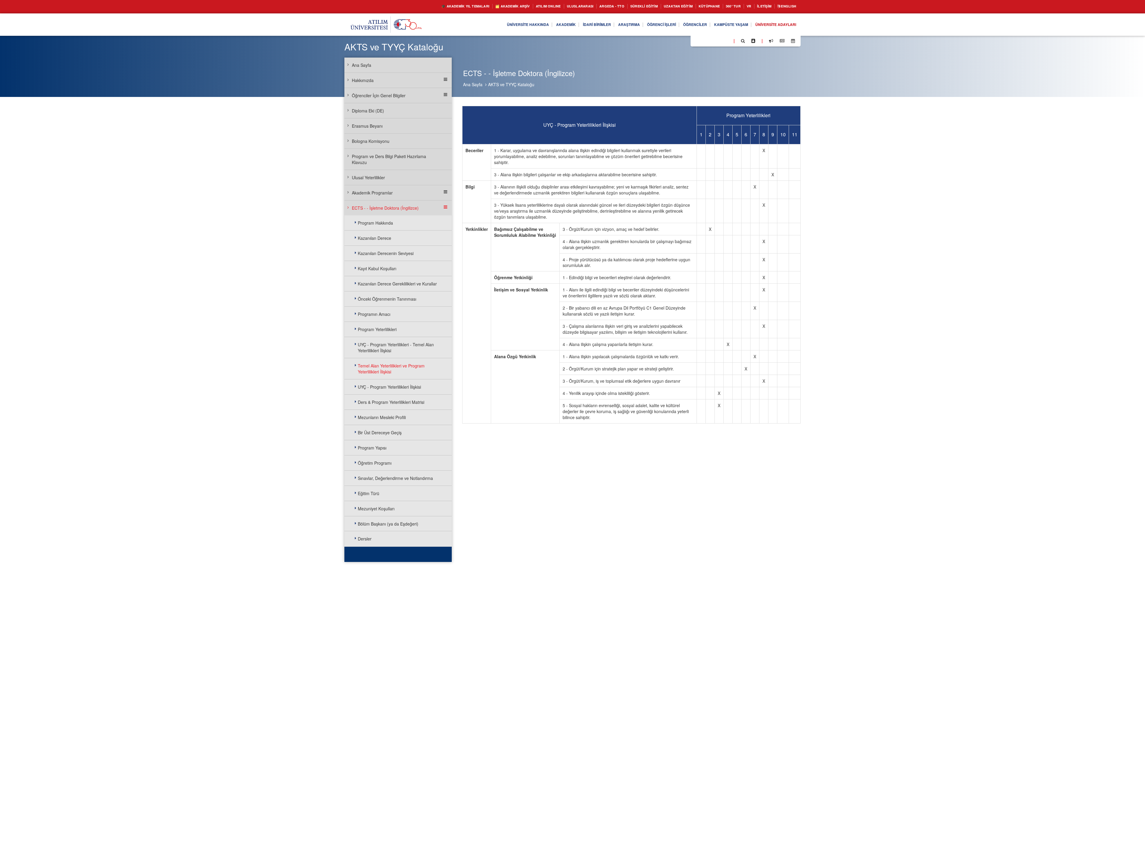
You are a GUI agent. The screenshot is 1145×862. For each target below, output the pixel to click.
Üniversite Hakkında (494, 25)
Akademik (536, 25)
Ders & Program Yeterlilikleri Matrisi (391, 402)
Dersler (365, 539)
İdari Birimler (571, 25)
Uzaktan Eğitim (662, 6)
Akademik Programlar (372, 193)
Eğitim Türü (368, 493)
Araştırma (607, 25)
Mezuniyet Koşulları (376, 509)
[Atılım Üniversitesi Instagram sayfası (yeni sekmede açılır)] (719, 40)
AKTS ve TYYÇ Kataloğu (511, 84)
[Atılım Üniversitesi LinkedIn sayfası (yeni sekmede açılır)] (711, 40)
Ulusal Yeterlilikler (368, 177)
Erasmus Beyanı (367, 126)
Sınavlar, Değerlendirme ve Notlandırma (395, 478)
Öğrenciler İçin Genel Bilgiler (379, 95)
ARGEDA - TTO (585, 6)
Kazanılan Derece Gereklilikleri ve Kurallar (397, 284)
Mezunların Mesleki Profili (382, 417)
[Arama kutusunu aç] (743, 41)
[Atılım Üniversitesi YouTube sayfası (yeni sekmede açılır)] (726, 40)
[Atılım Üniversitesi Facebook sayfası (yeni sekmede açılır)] (696, 40)
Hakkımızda (363, 80)
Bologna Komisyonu (370, 141)
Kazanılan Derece (374, 238)
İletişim (759, 6)
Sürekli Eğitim (622, 6)
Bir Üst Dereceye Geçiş (380, 432)
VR (741, 6)
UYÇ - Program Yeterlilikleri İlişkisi (389, 387)
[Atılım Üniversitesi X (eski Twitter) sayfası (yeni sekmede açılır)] (704, 41)
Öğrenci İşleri (644, 25)
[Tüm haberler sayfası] (782, 41)
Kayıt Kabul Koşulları (377, 268)
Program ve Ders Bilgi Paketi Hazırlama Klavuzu (389, 159)
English (786, 6)
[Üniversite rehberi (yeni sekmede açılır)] (753, 41)
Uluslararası (549, 6)
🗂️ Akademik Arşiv (472, 6)
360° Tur (724, 6)
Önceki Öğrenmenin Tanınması (387, 299)
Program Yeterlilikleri (377, 329)
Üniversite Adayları (772, 25)
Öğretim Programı (375, 463)
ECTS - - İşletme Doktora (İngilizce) (385, 208)
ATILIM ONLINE (513, 6)
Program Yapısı (372, 448)
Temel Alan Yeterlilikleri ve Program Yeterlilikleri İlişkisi (391, 369)
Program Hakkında (375, 223)
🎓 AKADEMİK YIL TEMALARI (417, 6)
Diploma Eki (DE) (368, 111)
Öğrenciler (682, 25)
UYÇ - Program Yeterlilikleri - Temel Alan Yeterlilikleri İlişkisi (396, 347)
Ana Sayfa (472, 84)
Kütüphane (697, 6)
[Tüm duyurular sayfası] (771, 41)
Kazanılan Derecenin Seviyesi (386, 253)
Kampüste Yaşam (722, 25)
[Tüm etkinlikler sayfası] (793, 41)
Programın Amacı (374, 314)
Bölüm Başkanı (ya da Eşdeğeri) (388, 524)
